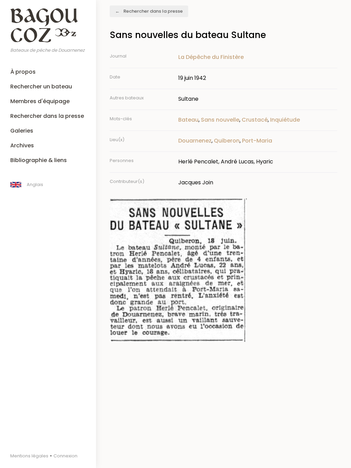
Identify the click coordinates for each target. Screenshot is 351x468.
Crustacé (255, 120)
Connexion (65, 456)
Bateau (188, 120)
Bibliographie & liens (38, 160)
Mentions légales (29, 456)
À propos (23, 72)
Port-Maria (257, 141)
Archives (22, 145)
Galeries (21, 131)
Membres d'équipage (40, 101)
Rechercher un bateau (41, 86)
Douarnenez (194, 141)
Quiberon (227, 141)
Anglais (35, 184)
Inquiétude (285, 120)
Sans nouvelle (220, 120)
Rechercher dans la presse (47, 116)
